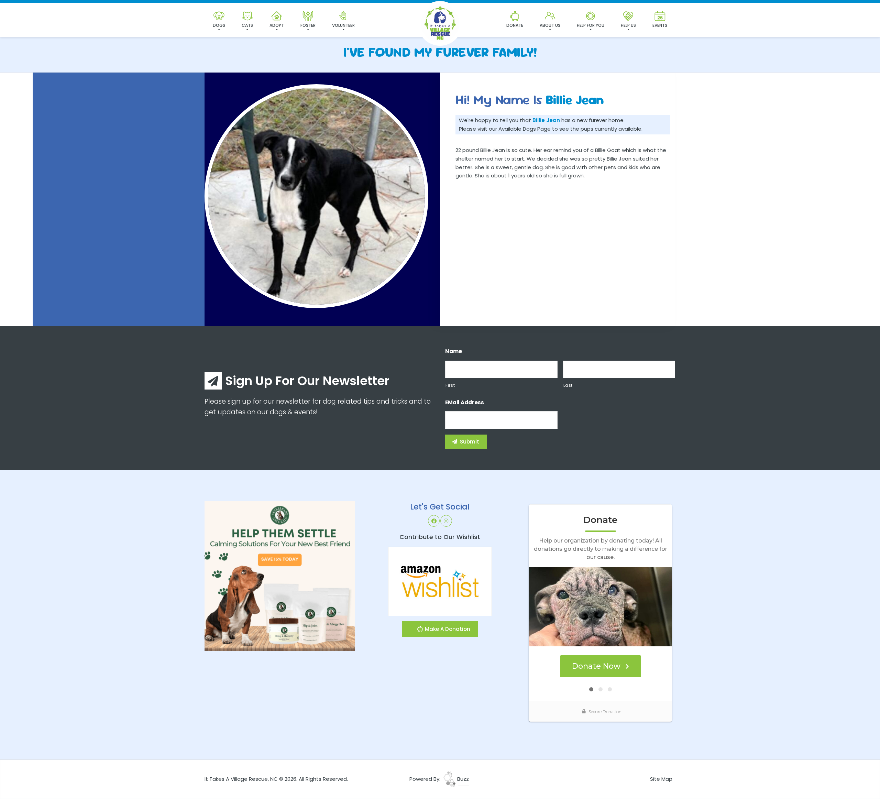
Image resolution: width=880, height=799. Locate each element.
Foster (308, 25)
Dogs (219, 25)
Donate (514, 25)
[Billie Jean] (316, 196)
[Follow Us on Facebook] (434, 521)
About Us (550, 25)
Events (659, 25)
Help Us (628, 25)
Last (568, 385)
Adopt (277, 25)
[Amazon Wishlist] (440, 580)
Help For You (590, 25)
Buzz (462, 778)
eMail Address (464, 402)
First (450, 385)
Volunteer (343, 25)
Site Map (661, 778)
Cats (247, 25)
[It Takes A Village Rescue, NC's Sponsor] (280, 575)
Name (453, 351)
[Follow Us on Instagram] (446, 521)
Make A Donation (447, 629)
